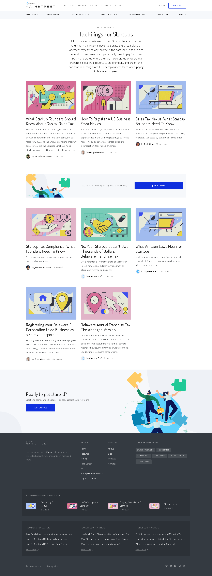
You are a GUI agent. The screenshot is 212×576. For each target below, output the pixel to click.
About (93, 5)
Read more (31, 549)
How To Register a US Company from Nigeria (46, 544)
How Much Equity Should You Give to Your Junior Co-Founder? (106, 534)
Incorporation (163, 450)
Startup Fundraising (145, 450)
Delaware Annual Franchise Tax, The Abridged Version (106, 327)
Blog (118, 5)
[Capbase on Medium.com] (180, 566)
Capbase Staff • (96, 276)
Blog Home (32, 14)
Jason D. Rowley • (42, 267)
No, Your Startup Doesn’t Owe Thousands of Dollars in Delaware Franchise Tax (104, 251)
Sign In (161, 5)
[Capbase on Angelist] (184, 566)
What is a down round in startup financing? (100, 544)
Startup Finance (143, 462)
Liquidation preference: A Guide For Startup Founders (160, 539)
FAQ (83, 468)
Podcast (112, 458)
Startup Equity (159, 456)
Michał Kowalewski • (44, 156)
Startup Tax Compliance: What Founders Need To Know (50, 249)
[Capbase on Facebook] (175, 566)
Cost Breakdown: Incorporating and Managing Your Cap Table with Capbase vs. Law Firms (51, 534)
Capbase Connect (89, 478)
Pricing (82, 5)
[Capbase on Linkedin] (171, 566)
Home (83, 448)
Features (69, 5)
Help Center (86, 463)
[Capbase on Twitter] (166, 566)
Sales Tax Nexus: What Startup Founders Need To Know (160, 121)
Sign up (177, 5)
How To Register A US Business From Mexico (106, 121)
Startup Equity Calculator (92, 473)
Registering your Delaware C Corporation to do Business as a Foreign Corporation (50, 329)
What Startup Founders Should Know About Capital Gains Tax (51, 121)
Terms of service (33, 566)
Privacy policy (51, 566)
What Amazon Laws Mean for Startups (159, 249)
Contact (106, 5)
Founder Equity (143, 456)
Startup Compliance (177, 456)
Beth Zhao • (149, 143)
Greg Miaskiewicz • (98, 152)
